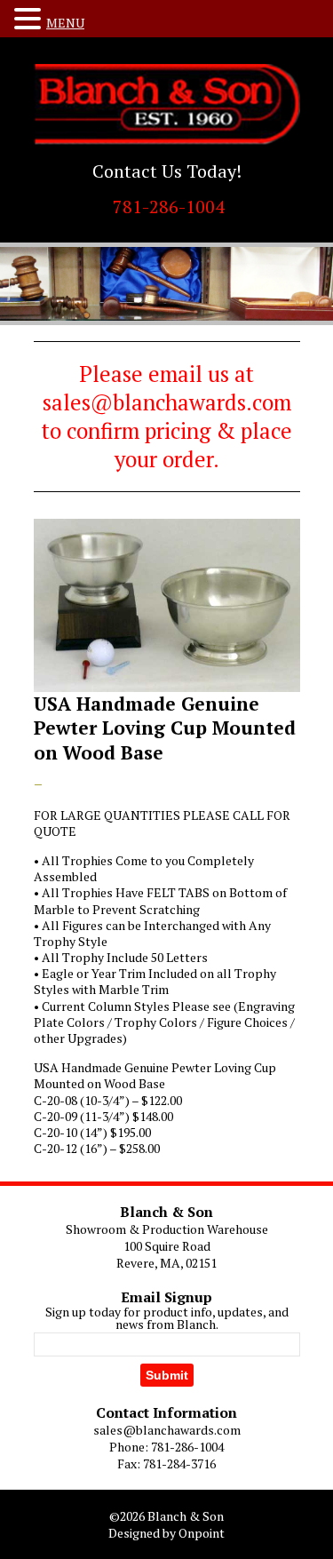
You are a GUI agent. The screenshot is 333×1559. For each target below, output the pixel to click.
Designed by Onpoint (166, 1532)
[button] (30, 18)
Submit (167, 1375)
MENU (65, 22)
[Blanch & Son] (167, 104)
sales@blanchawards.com (167, 1429)
